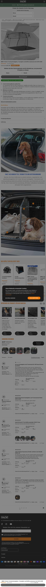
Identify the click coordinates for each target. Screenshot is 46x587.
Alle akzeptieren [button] (34, 298)
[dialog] (23, 293)
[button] (10, 298)
